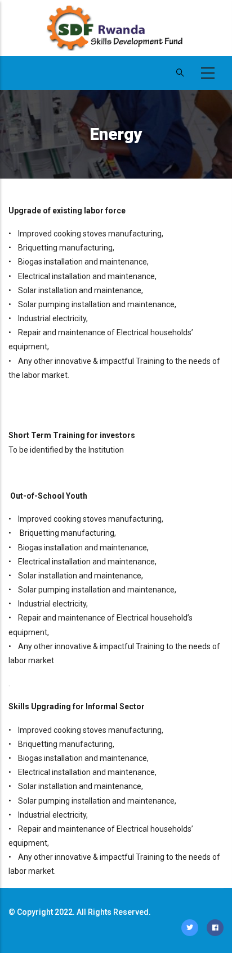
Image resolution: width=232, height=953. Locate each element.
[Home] (116, 34)
